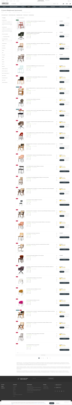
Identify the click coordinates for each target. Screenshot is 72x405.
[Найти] (57, 4)
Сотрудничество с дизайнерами (17, 394)
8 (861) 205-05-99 (41, 0)
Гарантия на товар (45, 388)
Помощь (44, 384)
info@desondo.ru (58, 387)
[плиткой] (66, 18)
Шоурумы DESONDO (30, 386)
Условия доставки (45, 387)
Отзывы (14, 388)
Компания (15, 384)
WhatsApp (62, 391)
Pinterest (64, 391)
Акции (2, 386)
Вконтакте (55, 391)
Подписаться (51, 378)
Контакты (14, 393)
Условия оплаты (45, 386)
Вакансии (14, 389)
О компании (14, 386)
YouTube (59, 391)
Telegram (57, 391)
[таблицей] (69, 18)
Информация (29, 384)
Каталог (2, 384)
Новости (14, 387)
